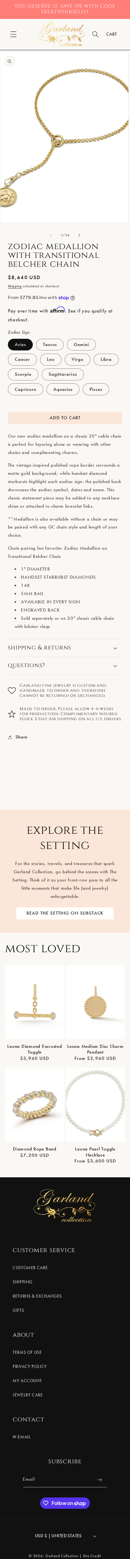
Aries (20, 344)
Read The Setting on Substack (65, 913)
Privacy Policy (30, 1366)
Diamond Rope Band (34, 1149)
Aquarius (63, 389)
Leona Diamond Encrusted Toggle (34, 1049)
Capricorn (25, 389)
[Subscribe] (99, 1480)
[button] (13, 34)
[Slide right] (79, 235)
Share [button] (21, 737)
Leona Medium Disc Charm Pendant (95, 1049)
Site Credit (92, 1556)
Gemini (81, 344)
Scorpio (23, 374)
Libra (106, 359)
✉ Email (22, 1437)
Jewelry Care (28, 1395)
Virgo (78, 359)
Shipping (15, 286)
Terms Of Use (27, 1352)
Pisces (96, 389)
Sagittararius (63, 374)
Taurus (50, 344)
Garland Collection (61, 1556)
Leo (51, 359)
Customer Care (30, 1267)
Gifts (18, 1310)
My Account (27, 1380)
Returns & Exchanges (37, 1296)
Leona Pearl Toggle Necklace (95, 1151)
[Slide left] (51, 235)
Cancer (22, 359)
